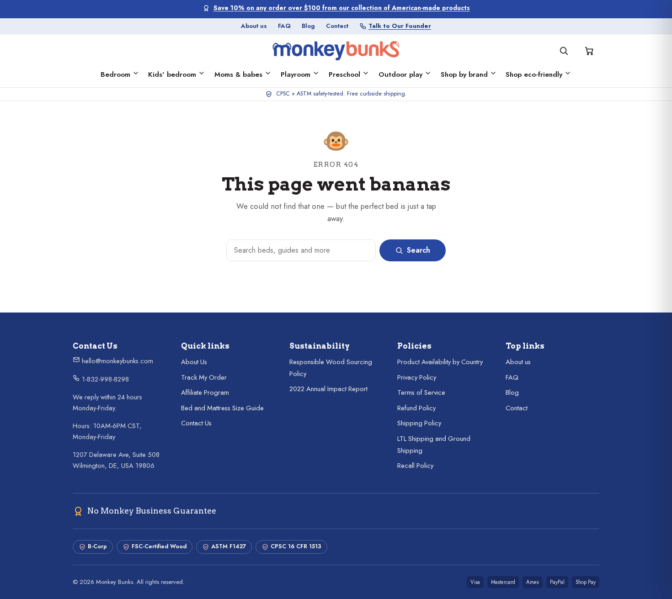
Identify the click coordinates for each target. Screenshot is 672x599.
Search (418, 250)
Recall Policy (415, 466)
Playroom (295, 74)
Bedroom (115, 74)
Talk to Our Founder (399, 25)
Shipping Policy (419, 423)
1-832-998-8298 (104, 379)
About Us (194, 362)
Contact (337, 25)
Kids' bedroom (172, 74)
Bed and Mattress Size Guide (222, 408)
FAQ (284, 25)
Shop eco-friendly (534, 74)
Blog (308, 25)
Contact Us (196, 423)
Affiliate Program (205, 392)
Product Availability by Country (440, 362)
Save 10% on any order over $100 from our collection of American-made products (341, 8)
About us (254, 25)
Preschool (344, 74)
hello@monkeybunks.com (116, 361)
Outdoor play (400, 74)
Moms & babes (238, 74)
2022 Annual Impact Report (328, 389)
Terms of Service (421, 392)
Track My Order (204, 377)
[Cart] (589, 51)
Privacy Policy (416, 377)
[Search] (564, 51)
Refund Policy (416, 408)
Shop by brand (464, 74)
